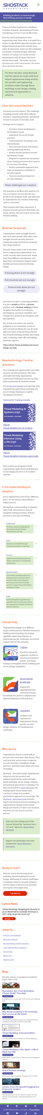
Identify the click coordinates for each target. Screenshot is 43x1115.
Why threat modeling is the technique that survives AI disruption (20, 1012)
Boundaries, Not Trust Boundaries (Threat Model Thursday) (18, 991)
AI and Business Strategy (13, 1070)
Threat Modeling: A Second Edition (18, 1032)
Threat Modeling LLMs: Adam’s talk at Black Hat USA (20, 1050)
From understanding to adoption (15, 947)
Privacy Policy (35, 1110)
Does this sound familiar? (12, 935)
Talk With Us (15, 893)
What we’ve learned (10, 939)
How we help (7, 951)
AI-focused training (15, 386)
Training (24, 647)
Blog (5, 971)
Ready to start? (8, 959)
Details (8, 918)
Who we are (7, 955)
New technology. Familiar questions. (16, 943)
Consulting (25, 710)
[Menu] (38, 5)
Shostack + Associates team (15, 799)
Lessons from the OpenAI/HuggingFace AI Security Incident (20, 1087)
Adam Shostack (27, 788)
